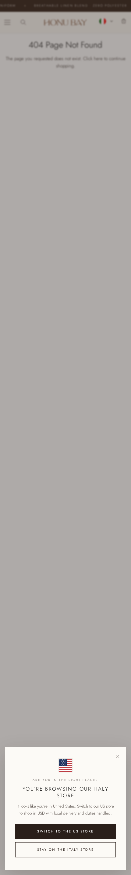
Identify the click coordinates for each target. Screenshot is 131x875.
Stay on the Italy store (65, 849)
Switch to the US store (65, 831)
